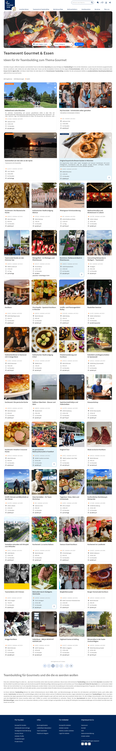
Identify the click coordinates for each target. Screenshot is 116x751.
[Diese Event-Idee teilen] (55, 87)
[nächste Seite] (67, 666)
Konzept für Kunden (20, 725)
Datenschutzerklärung (87, 733)
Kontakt (83, 728)
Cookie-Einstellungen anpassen (90, 741)
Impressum (84, 725)
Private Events (19, 741)
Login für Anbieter (64, 733)
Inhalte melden (85, 736)
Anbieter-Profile (19, 736)
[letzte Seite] (71, 666)
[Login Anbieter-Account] (109, 2)
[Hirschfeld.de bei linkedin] (89, 744)
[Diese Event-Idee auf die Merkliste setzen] (55, 84)
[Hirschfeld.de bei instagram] (86, 744)
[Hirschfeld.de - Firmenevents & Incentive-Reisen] (10, 5)
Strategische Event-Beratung (23, 730)
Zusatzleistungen (20, 739)
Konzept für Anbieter (65, 725)
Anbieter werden (64, 728)
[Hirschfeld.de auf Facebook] (82, 744)
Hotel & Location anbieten (66, 730)
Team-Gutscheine (42, 730)
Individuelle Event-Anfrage (22, 728)
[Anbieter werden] (106, 2)
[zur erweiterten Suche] (97, 2)
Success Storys (19, 733)
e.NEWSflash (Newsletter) (44, 728)
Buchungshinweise (42, 725)
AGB (82, 730)
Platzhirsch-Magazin (42, 733)
